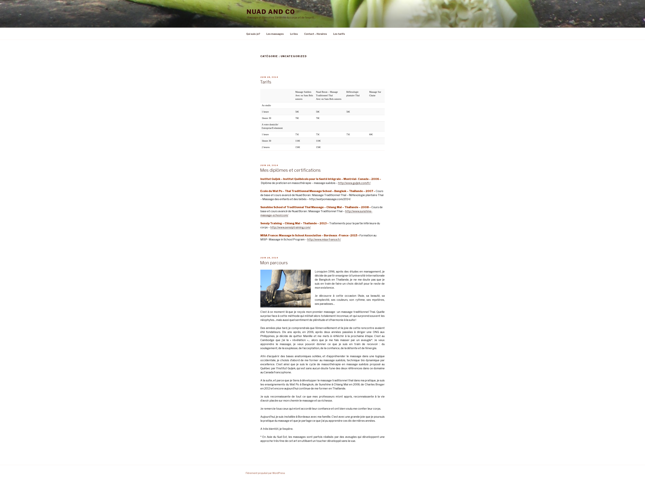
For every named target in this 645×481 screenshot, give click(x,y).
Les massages (275, 33)
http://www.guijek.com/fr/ (354, 183)
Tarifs (265, 82)
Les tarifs (339, 33)
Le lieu (294, 33)
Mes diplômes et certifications (290, 170)
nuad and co (271, 11)
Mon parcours (274, 262)
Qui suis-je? (253, 33)
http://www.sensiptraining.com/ (290, 227)
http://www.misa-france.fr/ (324, 239)
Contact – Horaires (315, 33)
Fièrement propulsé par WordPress (265, 473)
